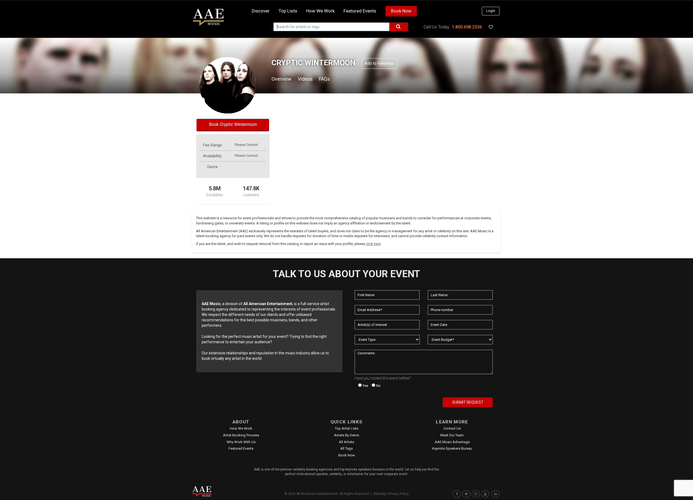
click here (373, 244)
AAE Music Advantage (452, 442)
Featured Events (360, 11)
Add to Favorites (379, 63)
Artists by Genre (346, 435)
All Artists (346, 442)
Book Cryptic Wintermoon (233, 124)
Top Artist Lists (346, 428)
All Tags (346, 448)
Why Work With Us (241, 442)
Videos (305, 79)
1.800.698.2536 (467, 27)
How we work (320, 11)
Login (490, 11)
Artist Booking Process (241, 435)
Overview (282, 79)
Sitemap (379, 494)
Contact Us (452, 428)
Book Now (401, 11)
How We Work (241, 428)
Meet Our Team (452, 435)
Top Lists (288, 11)
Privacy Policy (398, 494)
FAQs (324, 79)
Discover (261, 11)
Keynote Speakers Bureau (452, 448)
